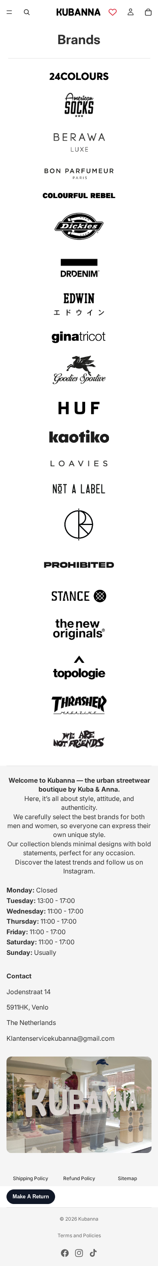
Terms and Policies (79, 1235)
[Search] (27, 12)
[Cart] (148, 12)
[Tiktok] (93, 1253)
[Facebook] (65, 1253)
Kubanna (88, 1219)
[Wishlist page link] (113, 12)
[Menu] (9, 12)
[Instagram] (79, 1253)
